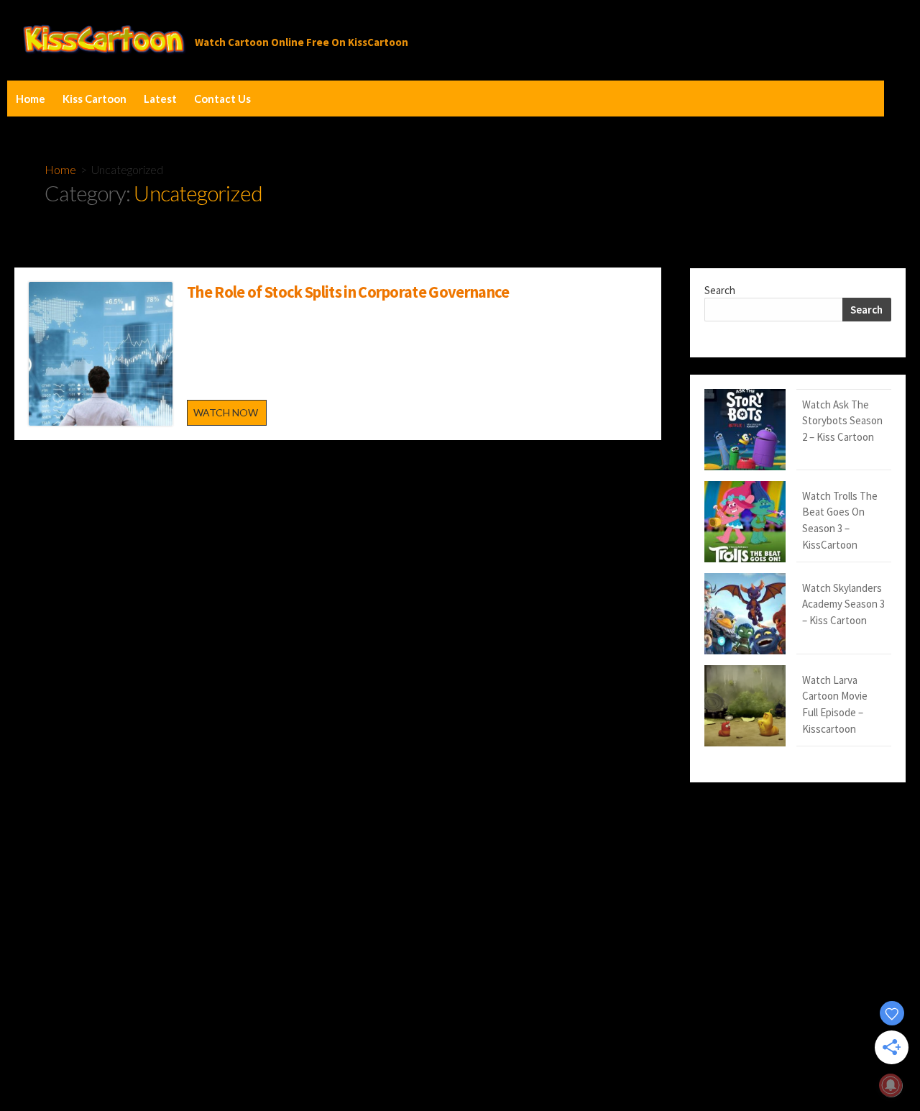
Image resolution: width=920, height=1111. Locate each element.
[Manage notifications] (890, 1085)
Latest (160, 98)
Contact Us (222, 98)
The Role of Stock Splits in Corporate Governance (348, 292)
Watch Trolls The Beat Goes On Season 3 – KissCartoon (840, 520)
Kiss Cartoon (94, 98)
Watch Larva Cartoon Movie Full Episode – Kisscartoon (835, 704)
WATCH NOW (230, 416)
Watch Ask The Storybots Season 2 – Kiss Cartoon (842, 421)
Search (719, 290)
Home (30, 98)
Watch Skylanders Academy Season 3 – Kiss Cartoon (843, 604)
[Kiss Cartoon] (104, 40)
